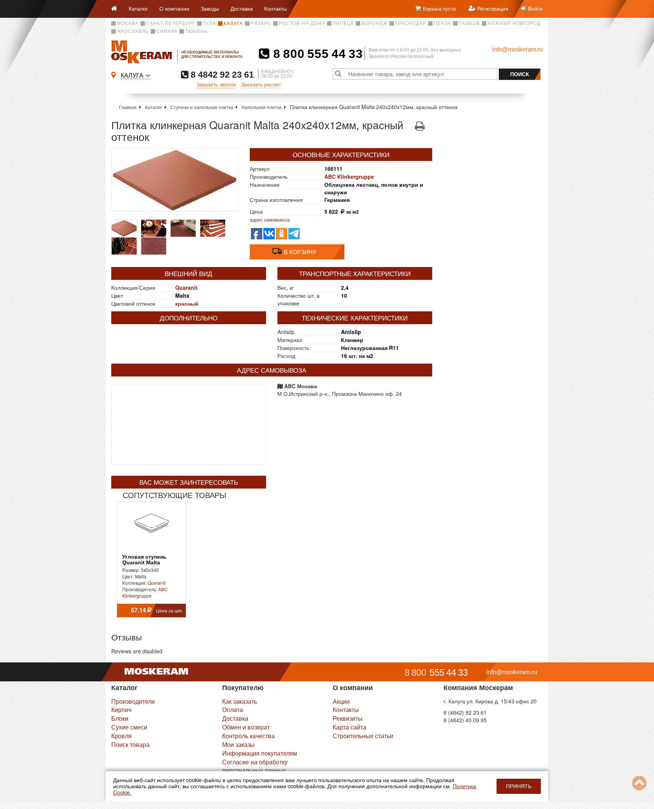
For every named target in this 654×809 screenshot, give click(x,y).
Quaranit (186, 287)
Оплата (232, 709)
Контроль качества (248, 735)
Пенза (442, 23)
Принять (518, 786)
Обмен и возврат (246, 727)
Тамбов (469, 23)
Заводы (210, 8)
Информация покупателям (259, 753)
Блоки (119, 718)
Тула (209, 23)
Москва (128, 23)
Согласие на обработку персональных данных (255, 766)
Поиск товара (130, 744)
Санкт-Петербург (170, 23)
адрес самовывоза (270, 219)
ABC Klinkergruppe (349, 176)
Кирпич (121, 709)
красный (186, 303)
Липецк (343, 23)
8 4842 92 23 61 (221, 74)
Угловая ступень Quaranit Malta (144, 559)
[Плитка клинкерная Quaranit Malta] (174, 180)
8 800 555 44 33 (316, 54)
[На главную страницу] (117, 9)
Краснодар (410, 23)
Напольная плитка (261, 107)
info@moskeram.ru (517, 49)
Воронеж (374, 23)
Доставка (241, 8)
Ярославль (133, 31)
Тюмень (196, 31)
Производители (133, 701)
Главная (128, 107)
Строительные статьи (363, 735)
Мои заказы (238, 744)
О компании (174, 8)
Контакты (275, 8)
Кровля (121, 735)
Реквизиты (348, 718)
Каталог (138, 8)
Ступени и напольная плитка (201, 107)
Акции (341, 701)
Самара (167, 31)
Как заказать (239, 701)
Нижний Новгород (513, 23)
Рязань (261, 23)
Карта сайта (349, 727)
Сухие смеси (129, 727)
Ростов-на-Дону (302, 23)
